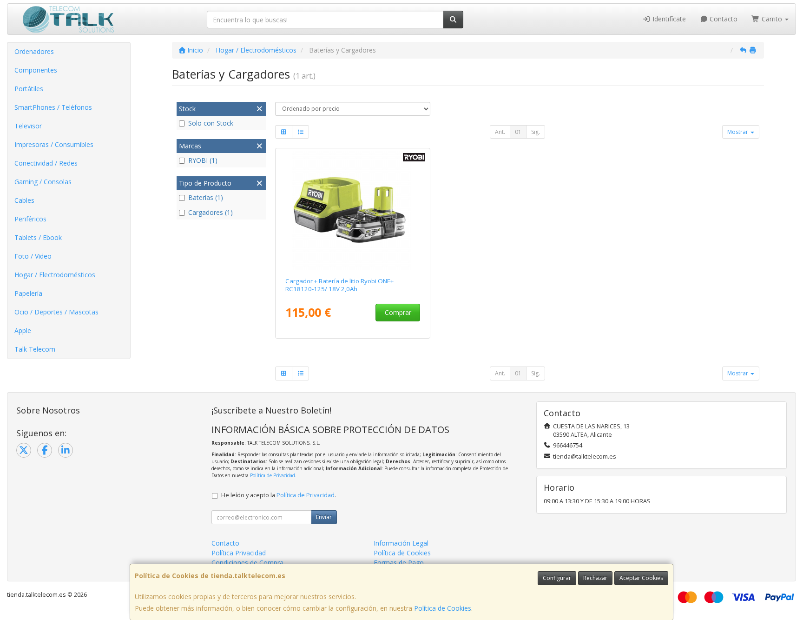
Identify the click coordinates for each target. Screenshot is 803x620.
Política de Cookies (442, 608)
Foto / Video (33, 256)
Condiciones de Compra (247, 562)
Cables (24, 200)
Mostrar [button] (738, 132)
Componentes (35, 70)
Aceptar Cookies (641, 578)
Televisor (28, 125)
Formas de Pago (399, 562)
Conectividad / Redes (46, 163)
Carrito (772, 18)
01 (518, 132)
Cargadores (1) (210, 212)
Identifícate (668, 18)
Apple (22, 330)
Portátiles (28, 88)
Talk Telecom (34, 349)
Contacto (722, 18)
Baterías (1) (205, 197)
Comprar (398, 312)
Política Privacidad (238, 552)
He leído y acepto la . (278, 495)
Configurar (557, 578)
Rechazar (595, 578)
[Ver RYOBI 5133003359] (353, 210)
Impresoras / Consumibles (53, 144)
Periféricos (30, 218)
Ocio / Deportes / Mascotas (56, 311)
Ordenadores (34, 51)
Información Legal (401, 543)
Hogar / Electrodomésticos (54, 274)
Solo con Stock (210, 123)
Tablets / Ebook (38, 237)
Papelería (28, 293)
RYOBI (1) (202, 160)
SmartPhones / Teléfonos (53, 107)
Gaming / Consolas (43, 181)
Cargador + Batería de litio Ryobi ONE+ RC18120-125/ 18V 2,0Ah (339, 285)
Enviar (324, 517)
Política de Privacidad (272, 475)
